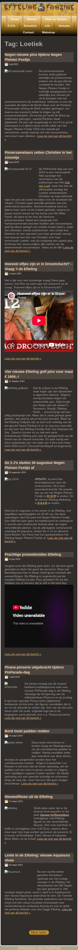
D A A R (42, 503)
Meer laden (39, 932)
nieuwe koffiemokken (54, 814)
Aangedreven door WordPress (39, 948)
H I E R (51, 496)
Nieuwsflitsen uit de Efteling (29, 797)
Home (15, 19)
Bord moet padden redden (27, 731)
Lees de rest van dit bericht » (23, 358)
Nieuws (32, 19)
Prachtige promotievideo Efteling (33, 554)
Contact (28, 32)
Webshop (48, 32)
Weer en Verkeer (56, 19)
